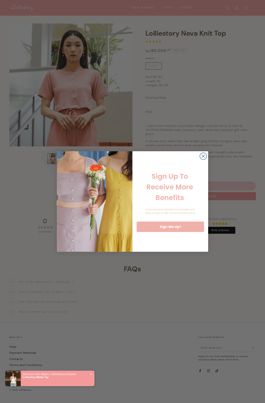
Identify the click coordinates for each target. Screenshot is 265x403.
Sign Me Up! (170, 226)
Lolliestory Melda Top (36, 377)
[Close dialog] (203, 156)
